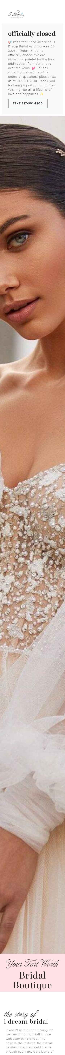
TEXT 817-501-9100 (28, 103)
